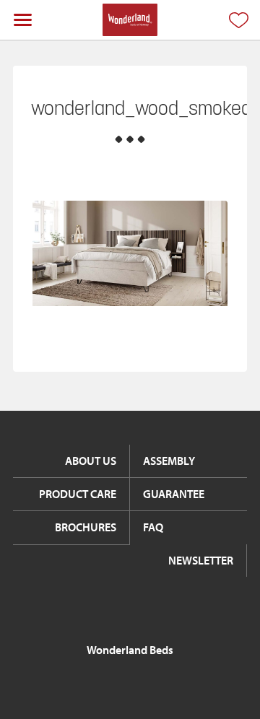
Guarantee (173, 494)
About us (90, 460)
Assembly (169, 460)
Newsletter (200, 560)
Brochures (85, 527)
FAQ (153, 527)
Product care (77, 494)
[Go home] (129, 20)
